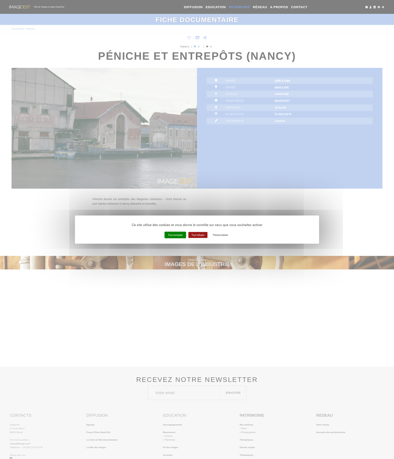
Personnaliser (220, 235)
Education (216, 7)
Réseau (260, 7)
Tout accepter (175, 235)
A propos (279, 7)
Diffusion (193, 7)
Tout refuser (197, 235)
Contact (299, 7)
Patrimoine (239, 7)
